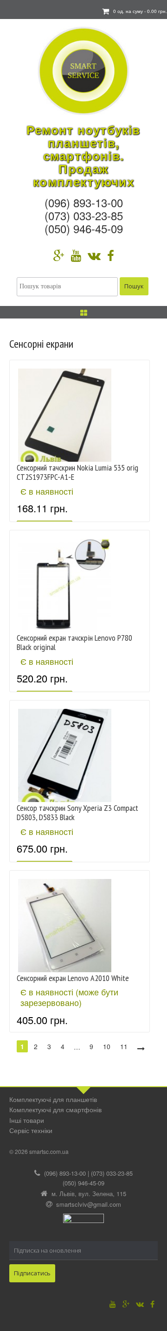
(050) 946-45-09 (84, 228)
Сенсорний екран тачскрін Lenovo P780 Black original (74, 642)
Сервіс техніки (30, 1130)
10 (106, 1046)
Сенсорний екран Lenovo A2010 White (73, 978)
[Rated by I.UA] (83, 1221)
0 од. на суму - (140, 11)
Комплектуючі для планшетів (53, 1099)
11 (124, 1046)
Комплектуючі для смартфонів (55, 1109)
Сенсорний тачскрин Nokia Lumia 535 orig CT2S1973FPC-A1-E (77, 472)
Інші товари (26, 1120)
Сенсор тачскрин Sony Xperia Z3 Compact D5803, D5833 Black (77, 812)
